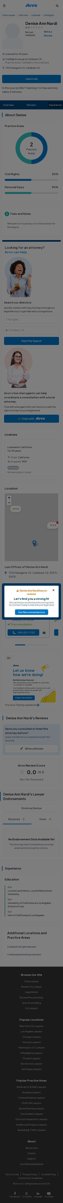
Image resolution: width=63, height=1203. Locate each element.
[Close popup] (53, 590)
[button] (31, 612)
